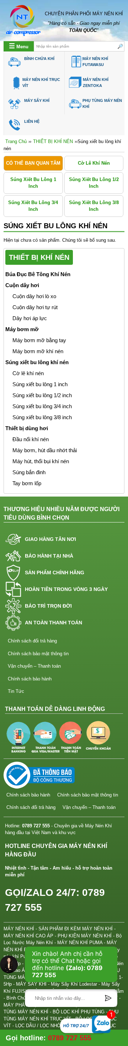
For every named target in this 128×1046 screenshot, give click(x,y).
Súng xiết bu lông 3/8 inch (94, 206)
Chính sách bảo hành (30, 678)
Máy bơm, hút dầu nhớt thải (44, 450)
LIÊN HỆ (31, 121)
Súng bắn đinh (29, 472)
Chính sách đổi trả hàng (32, 641)
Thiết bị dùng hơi (26, 428)
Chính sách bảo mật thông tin (38, 653)
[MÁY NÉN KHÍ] (23, 20)
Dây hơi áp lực (29, 318)
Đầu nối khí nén (30, 439)
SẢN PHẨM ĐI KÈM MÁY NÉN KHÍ (75, 928)
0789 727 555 (36, 825)
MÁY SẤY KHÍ (36, 100)
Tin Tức (16, 691)
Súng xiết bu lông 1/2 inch (94, 183)
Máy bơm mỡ (22, 329)
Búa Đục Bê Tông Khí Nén (37, 274)
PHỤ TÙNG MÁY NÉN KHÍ (102, 103)
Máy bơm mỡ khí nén (37, 351)
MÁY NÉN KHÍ (19, 928)
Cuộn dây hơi (22, 285)
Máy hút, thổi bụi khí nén (40, 461)
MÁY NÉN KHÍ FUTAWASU (95, 61)
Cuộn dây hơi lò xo (34, 296)
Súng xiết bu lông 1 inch (33, 183)
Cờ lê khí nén (94, 163)
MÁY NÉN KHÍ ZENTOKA (95, 82)
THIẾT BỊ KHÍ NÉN (53, 141)
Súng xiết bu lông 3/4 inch (33, 206)
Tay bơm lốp (26, 483)
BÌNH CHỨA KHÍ (39, 58)
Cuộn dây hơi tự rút (35, 307)
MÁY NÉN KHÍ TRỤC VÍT (41, 82)
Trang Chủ (16, 141)
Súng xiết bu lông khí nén (37, 362)
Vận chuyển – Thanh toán (34, 666)
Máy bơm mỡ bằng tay (39, 340)
